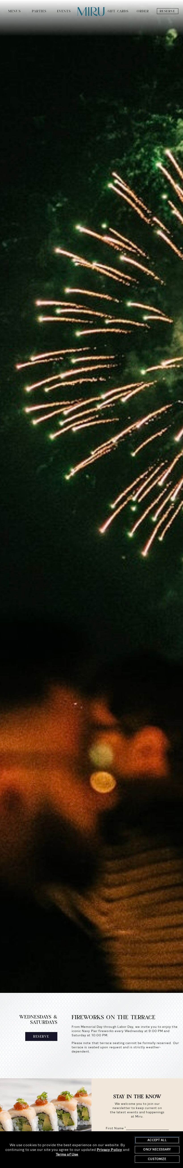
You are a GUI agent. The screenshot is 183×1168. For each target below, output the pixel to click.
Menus (14, 11)
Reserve (167, 11)
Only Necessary (157, 1149)
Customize (157, 1159)
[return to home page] (92, 12)
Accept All (157, 1140)
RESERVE (41, 1036)
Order (143, 11)
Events (64, 11)
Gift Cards (118, 11)
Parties (39, 11)
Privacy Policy (109, 1149)
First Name (116, 1128)
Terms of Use (67, 1154)
